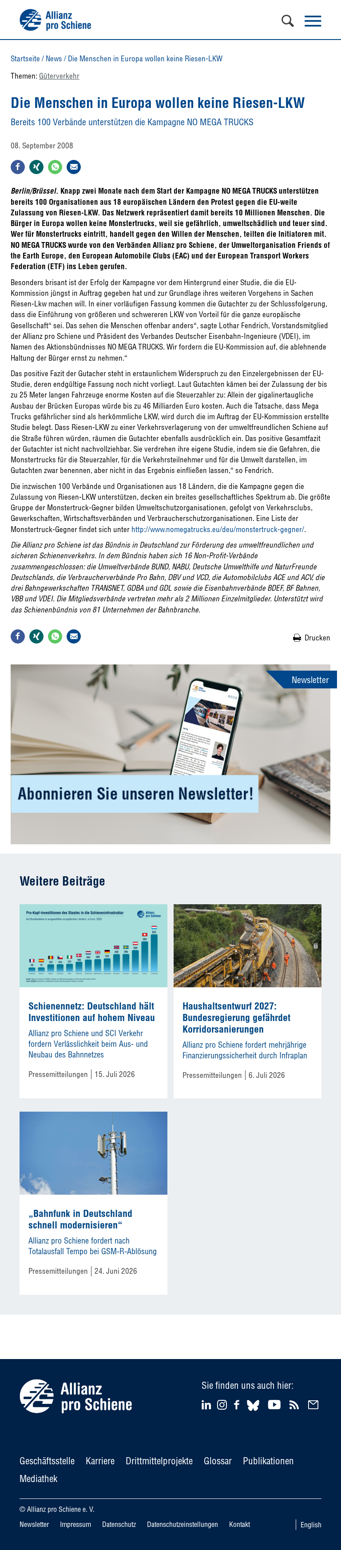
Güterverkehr (59, 75)
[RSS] (295, 1404)
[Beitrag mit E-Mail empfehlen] (74, 167)
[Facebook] (238, 1404)
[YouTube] (275, 1404)
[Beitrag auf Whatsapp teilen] (55, 167)
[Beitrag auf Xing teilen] (36, 167)
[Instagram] (222, 1406)
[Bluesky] (253, 1412)
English (311, 1524)
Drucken (317, 637)
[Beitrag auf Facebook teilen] (18, 167)
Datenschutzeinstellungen (182, 1524)
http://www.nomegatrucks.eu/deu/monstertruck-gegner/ (217, 529)
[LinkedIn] (208, 1404)
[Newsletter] (314, 1404)
